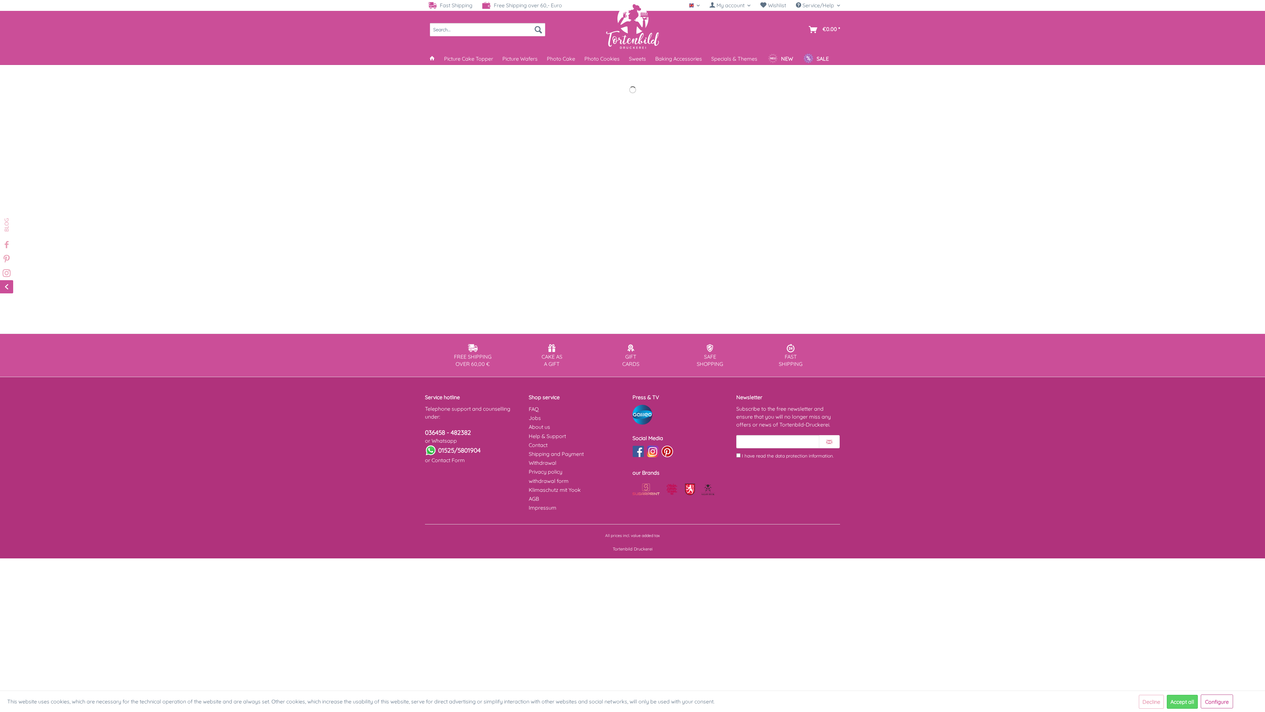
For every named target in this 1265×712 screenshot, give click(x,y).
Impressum (542, 507)
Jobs (535, 418)
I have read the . (788, 456)
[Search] (538, 29)
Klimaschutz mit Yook (555, 490)
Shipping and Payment (556, 454)
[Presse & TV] (682, 415)
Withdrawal (542, 463)
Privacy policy (545, 471)
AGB (534, 498)
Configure (1217, 701)
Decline (1151, 701)
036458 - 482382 (448, 432)
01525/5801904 (459, 450)
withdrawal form (549, 481)
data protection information (804, 456)
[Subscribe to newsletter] (829, 441)
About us (539, 427)
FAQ (534, 409)
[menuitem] (730, 5)
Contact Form (448, 460)
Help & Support (547, 436)
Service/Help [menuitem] (818, 5)
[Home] (432, 59)
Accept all (1182, 701)
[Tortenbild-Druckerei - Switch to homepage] (632, 26)
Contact (538, 445)
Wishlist (776, 5)
